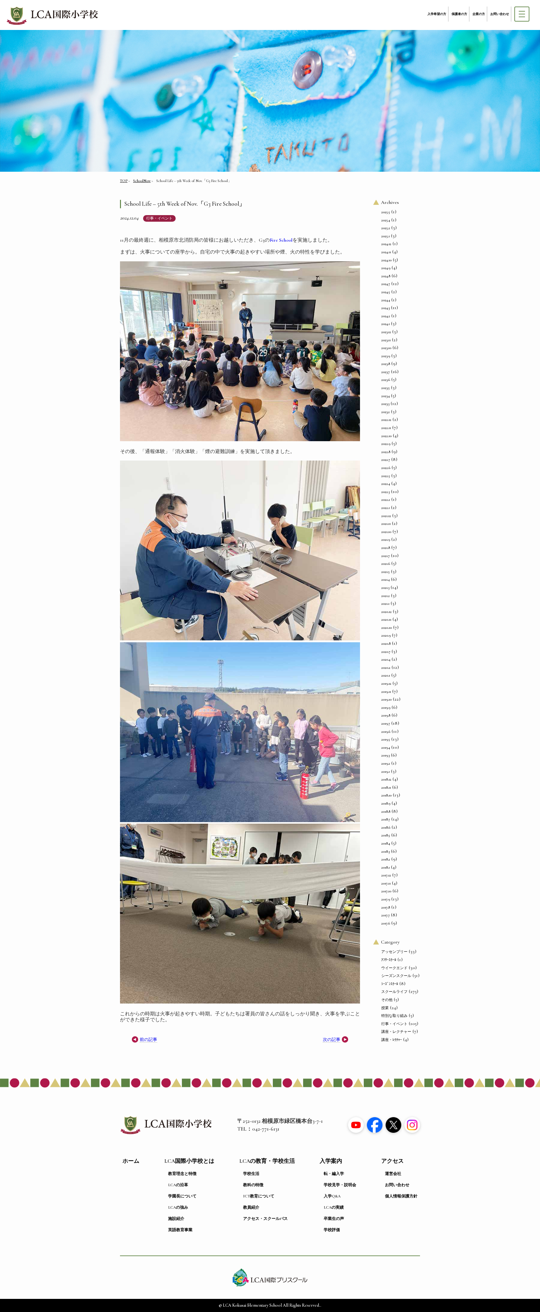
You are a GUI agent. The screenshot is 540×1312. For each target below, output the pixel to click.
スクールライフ (394, 991)
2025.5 (385, 212)
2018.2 (385, 859)
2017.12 (386, 875)
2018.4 (385, 843)
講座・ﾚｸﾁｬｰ (391, 1040)
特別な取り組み (394, 1016)
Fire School (281, 240)
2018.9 (385, 803)
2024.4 (385, 300)
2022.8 (385, 452)
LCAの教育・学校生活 (267, 1161)
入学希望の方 (437, 14)
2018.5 (385, 835)
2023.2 (385, 412)
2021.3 (385, 587)
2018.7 (385, 819)
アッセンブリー (394, 951)
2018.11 (386, 787)
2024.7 (385, 284)
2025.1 (385, 236)
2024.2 (385, 316)
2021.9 (385, 539)
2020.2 (385, 667)
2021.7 (385, 556)
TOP (124, 181)
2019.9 (385, 707)
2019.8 (385, 715)
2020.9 (386, 635)
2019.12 (386, 683)
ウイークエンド (394, 968)
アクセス (392, 1161)
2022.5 (385, 476)
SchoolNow (142, 181)
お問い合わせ (499, 14)
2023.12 (386, 332)
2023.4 (385, 396)
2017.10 (386, 891)
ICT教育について (258, 1196)
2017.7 (385, 915)
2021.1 (385, 603)
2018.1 (385, 867)
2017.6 (385, 923)
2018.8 (385, 811)
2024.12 (386, 244)
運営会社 (393, 1173)
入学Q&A (332, 1196)
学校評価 (332, 1229)
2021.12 (386, 516)
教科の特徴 (253, 1184)
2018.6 (385, 827)
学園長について (182, 1196)
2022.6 (385, 468)
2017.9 (385, 899)
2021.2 (385, 596)
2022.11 (386, 428)
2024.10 (386, 260)
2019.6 (385, 731)
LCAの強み (178, 1207)
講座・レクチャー (396, 1031)
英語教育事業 (180, 1229)
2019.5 (385, 739)
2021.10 (386, 532)
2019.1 (385, 771)
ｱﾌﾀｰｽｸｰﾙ (388, 960)
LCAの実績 (334, 1207)
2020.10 (386, 627)
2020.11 (386, 619)
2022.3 (385, 492)
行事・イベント (159, 218)
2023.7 (385, 372)
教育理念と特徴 (182, 1173)
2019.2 (385, 763)
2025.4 (385, 220)
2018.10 (386, 795)
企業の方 (478, 14)
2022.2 (385, 499)
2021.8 (385, 547)
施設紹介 (176, 1218)
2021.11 (386, 523)
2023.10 (386, 348)
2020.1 (385, 675)
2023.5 (385, 388)
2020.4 (385, 659)
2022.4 (385, 483)
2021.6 (385, 563)
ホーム (130, 1161)
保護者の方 (459, 14)
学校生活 (251, 1173)
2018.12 (386, 779)
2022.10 (386, 436)
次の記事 (331, 1039)
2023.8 (385, 364)
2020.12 (386, 611)
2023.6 (385, 379)
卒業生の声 (334, 1218)
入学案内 (331, 1161)
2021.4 (385, 579)
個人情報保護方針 (401, 1196)
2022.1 (385, 508)
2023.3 (385, 404)
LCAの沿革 (178, 1184)
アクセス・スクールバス (265, 1218)
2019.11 (386, 691)
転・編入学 (334, 1173)
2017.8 (385, 907)
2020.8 (386, 643)
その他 (386, 1000)
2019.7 (385, 723)
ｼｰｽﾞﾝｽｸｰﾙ (389, 984)
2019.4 (385, 747)
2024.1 (385, 324)
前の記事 (148, 1039)
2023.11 (386, 340)
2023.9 (385, 356)
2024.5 (385, 292)
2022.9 (385, 443)
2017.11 (386, 883)
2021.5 (385, 572)
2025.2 (385, 228)
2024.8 (385, 276)
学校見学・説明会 (340, 1184)
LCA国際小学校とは (189, 1161)
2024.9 (385, 268)
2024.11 (386, 252)
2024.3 (385, 308)
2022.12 (386, 419)
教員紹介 (251, 1207)
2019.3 (385, 755)
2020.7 (385, 651)
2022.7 (385, 459)
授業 (385, 1008)
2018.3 (385, 851)
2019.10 (386, 699)
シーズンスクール (396, 976)
